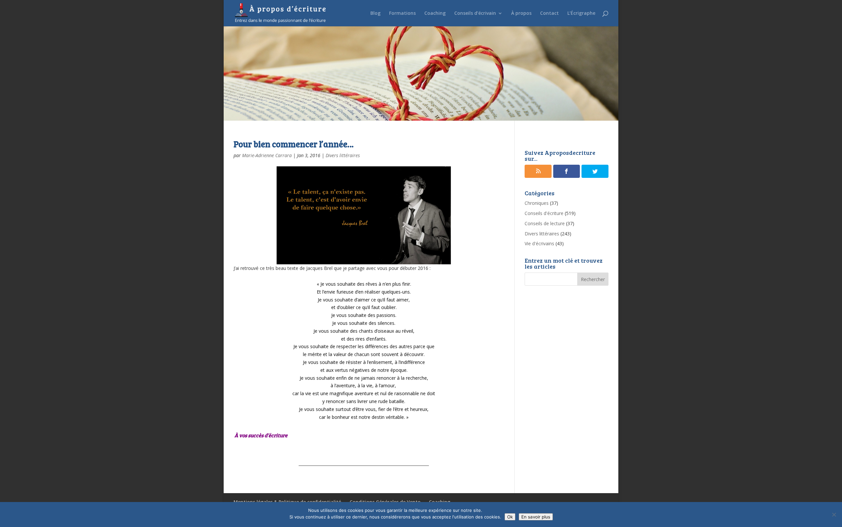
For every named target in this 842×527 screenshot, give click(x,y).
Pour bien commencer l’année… (294, 144)
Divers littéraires (343, 155)
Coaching (435, 13)
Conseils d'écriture (544, 213)
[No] (833, 514)
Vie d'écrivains (539, 243)
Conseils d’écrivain (475, 13)
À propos (521, 13)
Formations (402, 13)
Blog (375, 13)
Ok (510, 516)
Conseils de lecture (545, 223)
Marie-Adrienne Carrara (267, 155)
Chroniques (537, 203)
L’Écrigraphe (581, 13)
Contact (549, 13)
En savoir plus (535, 516)
